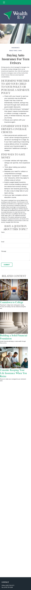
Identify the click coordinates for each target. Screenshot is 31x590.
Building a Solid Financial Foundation (13, 336)
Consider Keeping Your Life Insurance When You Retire (13, 373)
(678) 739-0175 (10, 585)
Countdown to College (11, 302)
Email (2, 241)
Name (2, 232)
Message (3, 251)
